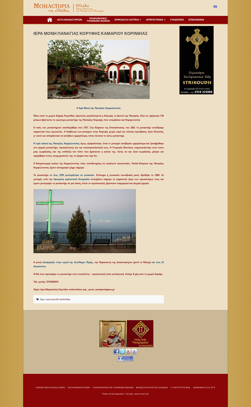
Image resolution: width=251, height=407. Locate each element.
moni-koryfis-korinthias (58, 299)
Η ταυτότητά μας (180, 387)
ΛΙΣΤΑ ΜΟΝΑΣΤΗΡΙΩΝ (79, 387)
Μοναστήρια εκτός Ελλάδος (152, 387)
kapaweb (119, 394)
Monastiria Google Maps (50, 387)
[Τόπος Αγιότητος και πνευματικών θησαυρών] (69, 7)
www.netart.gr (141, 394)
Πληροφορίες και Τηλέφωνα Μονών (113, 387)
